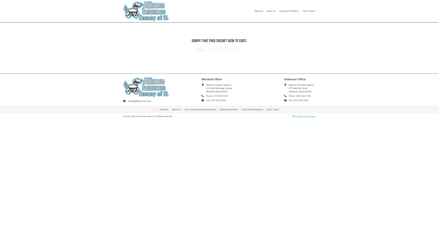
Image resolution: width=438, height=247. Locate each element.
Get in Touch (273, 109)
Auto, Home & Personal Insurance (200, 109)
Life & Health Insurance (252, 109)
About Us (176, 109)
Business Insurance (229, 109)
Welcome (163, 109)
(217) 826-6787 (220, 96)
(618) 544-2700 (303, 96)
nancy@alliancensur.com (139, 101)
